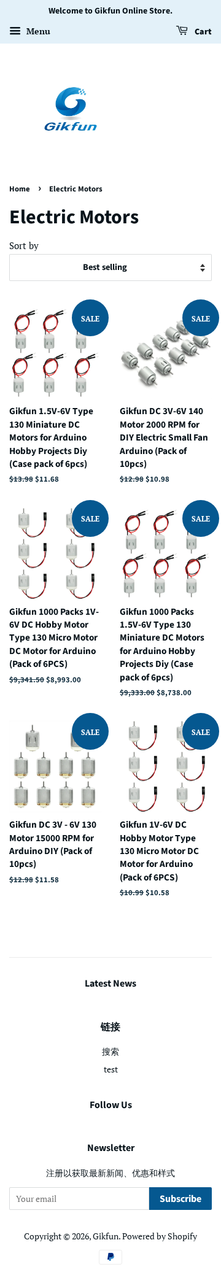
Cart (202, 32)
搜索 (110, 1051)
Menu (37, 31)
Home (19, 188)
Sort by (24, 245)
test (111, 1069)
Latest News (110, 983)
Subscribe (180, 1199)
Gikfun (105, 1236)
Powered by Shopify (159, 1236)
